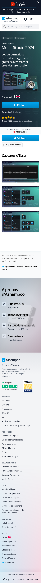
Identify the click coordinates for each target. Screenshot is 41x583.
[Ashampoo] (11, 360)
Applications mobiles (11, 421)
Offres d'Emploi (8, 448)
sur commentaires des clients (17, 120)
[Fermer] (38, 2)
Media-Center (7, 479)
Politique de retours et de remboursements (13, 511)
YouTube (34, 579)
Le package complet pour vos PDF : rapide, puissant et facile (19, 11)
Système (5, 405)
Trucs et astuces (9, 554)
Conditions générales (11, 493)
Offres (6, 537)
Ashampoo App (8, 545)
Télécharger (22, 105)
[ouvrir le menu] (37, 19)
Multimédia (7, 400)
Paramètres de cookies (12, 501)
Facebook (20, 579)
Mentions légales (9, 489)
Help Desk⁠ (6, 523)
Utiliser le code (8, 550)
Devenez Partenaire (10, 475)
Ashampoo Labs (9, 444)
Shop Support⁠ (8, 527)
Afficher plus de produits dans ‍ (19, 130)
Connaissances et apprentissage (16, 425)
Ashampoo (8, 562)
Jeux (3, 417)
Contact (5, 452)
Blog (7, 579)
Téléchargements (9, 541)
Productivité (7, 409)
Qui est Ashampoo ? (10, 435)
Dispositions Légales (10, 497)
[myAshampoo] (25, 19)
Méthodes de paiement (12, 506)
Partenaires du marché (12, 471)
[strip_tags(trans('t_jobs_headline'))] (27, 386)
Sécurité (5, 413)
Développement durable (12, 440)
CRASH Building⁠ (9, 456)
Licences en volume (10, 466)
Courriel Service (8, 558)
